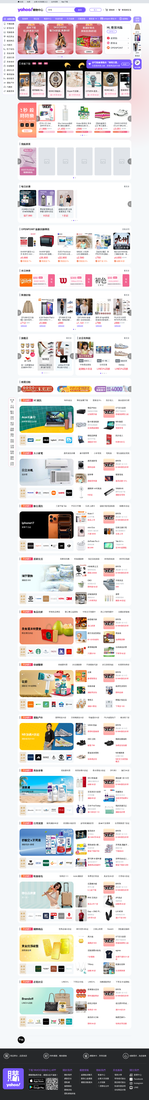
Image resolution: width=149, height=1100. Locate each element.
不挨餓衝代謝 (92, 664)
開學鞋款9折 (60, 717)
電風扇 (109, 453)
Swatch (110, 929)
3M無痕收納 (109, 558)
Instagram (138, 1083)
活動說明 (125, 229)
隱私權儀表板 (69, 1093)
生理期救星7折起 (122, 823)
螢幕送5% (97, 400)
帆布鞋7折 (124, 717)
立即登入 (111, 31)
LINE (136, 1087)
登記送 (36, 18)
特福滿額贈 (78, 558)
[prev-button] (19, 389)
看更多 (137, 56)
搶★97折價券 (104, 823)
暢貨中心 (47, 18)
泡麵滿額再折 (105, 981)
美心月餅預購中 (106, 611)
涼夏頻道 (81, 18)
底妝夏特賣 (65, 770)
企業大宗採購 (103, 1078)
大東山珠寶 (98, 929)
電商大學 (118, 1074)
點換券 (25, 18)
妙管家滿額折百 (87, 823)
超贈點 (125, 18)
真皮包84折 (109, 876)
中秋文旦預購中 (89, 611)
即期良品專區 (54, 611)
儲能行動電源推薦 (107, 506)
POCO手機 (76, 506)
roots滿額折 (78, 876)
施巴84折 (125, 770)
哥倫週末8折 (93, 717)
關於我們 (68, 1074)
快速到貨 (59, 18)
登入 (95, 10)
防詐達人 (109, 400)
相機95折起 (124, 506)
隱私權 (67, 1082)
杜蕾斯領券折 (123, 664)
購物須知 (68, 1089)
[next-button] (129, 389)
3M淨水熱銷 (124, 558)
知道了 (125, 64)
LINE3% (65, 981)
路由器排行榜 (123, 400)
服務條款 (68, 1086)
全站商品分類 (120, 1089)
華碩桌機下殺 (82, 400)
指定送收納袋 (93, 558)
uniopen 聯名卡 (110, 18)
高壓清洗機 (64, 558)
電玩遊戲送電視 (122, 453)
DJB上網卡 (90, 506)
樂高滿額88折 (52, 823)
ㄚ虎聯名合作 (103, 1086)
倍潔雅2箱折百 (69, 823)
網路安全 (68, 1078)
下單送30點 (78, 981)
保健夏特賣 (63, 664)
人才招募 (101, 1082)
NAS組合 (68, 400)
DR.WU (113, 770)
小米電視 (97, 453)
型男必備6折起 (65, 929)
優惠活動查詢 (86, 1082)
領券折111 (63, 876)
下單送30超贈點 (122, 981)
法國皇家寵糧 (123, 611)
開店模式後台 (120, 1082)
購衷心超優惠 (86, 1078)
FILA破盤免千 (110, 717)
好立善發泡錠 (107, 664)
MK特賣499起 (82, 929)
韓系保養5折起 (81, 770)
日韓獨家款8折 (77, 717)
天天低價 (70, 18)
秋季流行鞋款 (93, 876)
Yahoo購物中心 (30, 10)
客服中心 (101, 1074)
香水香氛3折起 (99, 770)
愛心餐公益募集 (71, 611)
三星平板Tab (61, 506)
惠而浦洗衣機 (69, 453)
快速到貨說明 (120, 1086)
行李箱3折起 (124, 876)
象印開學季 (84, 453)
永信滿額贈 (77, 664)
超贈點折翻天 (86, 1074)
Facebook (138, 1079)
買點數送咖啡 (123, 929)
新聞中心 (138, 1074)
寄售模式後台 (120, 1078)
